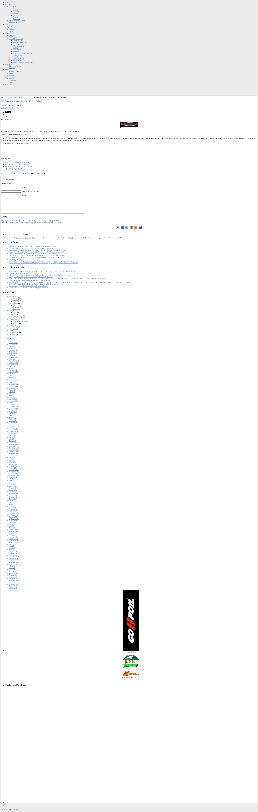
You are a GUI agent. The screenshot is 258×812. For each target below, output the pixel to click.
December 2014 (14, 426)
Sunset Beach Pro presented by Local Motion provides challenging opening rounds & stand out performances (43, 263)
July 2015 (12, 413)
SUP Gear (8, 4)
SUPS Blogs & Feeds (16, 39)
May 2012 (12, 482)
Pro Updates (13, 37)
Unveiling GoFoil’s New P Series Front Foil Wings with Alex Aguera (31, 248)
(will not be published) (30, 191)
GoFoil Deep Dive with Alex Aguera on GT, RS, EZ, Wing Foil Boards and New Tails (36, 252)
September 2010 (14, 519)
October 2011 (13, 495)
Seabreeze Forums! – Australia (22, 53)
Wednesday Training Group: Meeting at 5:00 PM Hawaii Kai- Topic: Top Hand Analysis (30, 220)
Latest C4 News (18, 40)
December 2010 (14, 513)
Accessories (16, 11)
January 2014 (13, 446)
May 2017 (12, 377)
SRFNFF (16, 51)
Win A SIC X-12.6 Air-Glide (14, 168)
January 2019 (13, 359)
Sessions (7, 64)
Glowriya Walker (14, 280)
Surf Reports (17, 60)
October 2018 (13, 363)
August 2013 (13, 455)
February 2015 (13, 422)
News (7, 33)
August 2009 (13, 542)
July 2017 (12, 373)
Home (7, 2)
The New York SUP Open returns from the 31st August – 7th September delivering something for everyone (43, 261)
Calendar (12, 334)
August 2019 (13, 354)
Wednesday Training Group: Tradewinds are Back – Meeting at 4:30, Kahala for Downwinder (31, 222)
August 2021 (13, 352)
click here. (25, 143)
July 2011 (12, 501)
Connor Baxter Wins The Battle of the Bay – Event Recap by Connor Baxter (45, 275)
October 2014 (13, 430)
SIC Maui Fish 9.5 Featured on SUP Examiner (19, 166)
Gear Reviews (13, 13)
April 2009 (12, 550)
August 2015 (13, 412)
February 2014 (13, 444)
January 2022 (13, 348)
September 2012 (14, 475)
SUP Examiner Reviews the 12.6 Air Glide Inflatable (22, 101)
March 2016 (13, 399)
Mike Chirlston (13, 275)
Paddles (15, 10)
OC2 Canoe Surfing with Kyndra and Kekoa (34, 286)
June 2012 (12, 481)
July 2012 (12, 479)
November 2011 (14, 493)
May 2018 (12, 368)
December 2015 (14, 404)
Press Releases (13, 35)
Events (7, 69)
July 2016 (12, 392)
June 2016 (12, 393)
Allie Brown (7, 119)
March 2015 (13, 421)
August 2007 (13, 586)
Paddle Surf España (15, 278)
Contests (11, 75)
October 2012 (13, 473)
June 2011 (12, 502)
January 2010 (13, 533)
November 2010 (14, 515)
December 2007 (14, 579)
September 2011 (14, 497)
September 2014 (14, 432)
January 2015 (13, 424)
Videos (11, 31)
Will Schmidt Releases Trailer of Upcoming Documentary (23, 170)
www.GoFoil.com (131, 652)
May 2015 (12, 417)
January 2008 (13, 577)
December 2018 (14, 361)
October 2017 (13, 372)
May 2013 (12, 461)
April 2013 (12, 462)
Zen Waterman (17, 44)
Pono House (17, 50)
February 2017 (13, 381)
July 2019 (12, 355)
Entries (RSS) (5, 809)
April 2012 (12, 484)
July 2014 (12, 435)
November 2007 (14, 580)
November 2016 (14, 384)
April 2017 (12, 379)
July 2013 (12, 457)
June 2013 (12, 459)
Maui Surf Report (18, 59)
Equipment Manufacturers (17, 20)
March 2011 (13, 508)
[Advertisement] (129, 151)
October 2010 (13, 517)
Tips (6, 24)
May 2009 (12, 548)
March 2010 (13, 530)
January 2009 (13, 555)
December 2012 (14, 470)
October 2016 (13, 386)
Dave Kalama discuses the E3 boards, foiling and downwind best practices (32, 254)
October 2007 (13, 582)
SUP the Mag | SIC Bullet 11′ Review (17, 164)
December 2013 (14, 448)
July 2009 (12, 544)
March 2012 (13, 486)
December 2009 (14, 535)
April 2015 (12, 419)
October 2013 (13, 452)
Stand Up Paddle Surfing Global (23, 62)
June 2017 (12, 375)
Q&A (14, 312)
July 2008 (12, 566)
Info (6, 77)
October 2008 (13, 560)
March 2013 (13, 464)
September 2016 (14, 388)
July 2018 (12, 366)
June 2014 (12, 437)
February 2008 (13, 575)
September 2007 (14, 584)
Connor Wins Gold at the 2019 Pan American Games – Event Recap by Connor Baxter (36, 257)
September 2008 (14, 562)
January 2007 (13, 588)
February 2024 (13, 343)
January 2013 (13, 468)
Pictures (11, 30)
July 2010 (12, 522)
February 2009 (13, 553)
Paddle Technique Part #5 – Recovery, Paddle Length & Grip (33, 277)
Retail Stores (13, 22)
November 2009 (14, 537)
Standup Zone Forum (20, 42)
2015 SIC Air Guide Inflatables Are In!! (17, 163)
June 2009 (12, 546)
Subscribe (8, 84)
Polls (10, 330)
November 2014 (14, 428)
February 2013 (13, 466)
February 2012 (13, 488)
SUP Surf (12, 68)
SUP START (13, 271)
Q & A (11, 26)
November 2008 (14, 559)
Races (11, 73)
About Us (12, 79)
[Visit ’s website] (20, 105)
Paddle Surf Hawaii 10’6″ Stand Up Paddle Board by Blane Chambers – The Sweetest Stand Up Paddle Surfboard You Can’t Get (65, 278)
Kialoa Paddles (17, 55)
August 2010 (13, 520)
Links (10, 82)
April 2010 (12, 528)
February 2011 (13, 510)
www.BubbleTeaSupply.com (131, 677)
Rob (10, 273)
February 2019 (13, 357)
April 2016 (12, 397)
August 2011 (13, 499)
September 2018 (14, 364)
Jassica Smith (13, 286)
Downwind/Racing (15, 66)
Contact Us (12, 80)
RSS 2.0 (71, 238)
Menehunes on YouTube (131, 668)
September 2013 (14, 453)
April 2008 (12, 571)
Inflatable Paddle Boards (16, 282)
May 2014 (12, 439)
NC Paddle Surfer (18, 46)
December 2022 (14, 346)
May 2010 (12, 526)
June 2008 (12, 568)
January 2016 (13, 403)
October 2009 (13, 539)
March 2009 (13, 551)
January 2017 (13, 383)
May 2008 (12, 569)
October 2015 (13, 408)
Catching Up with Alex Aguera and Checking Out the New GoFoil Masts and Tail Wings (37, 250)
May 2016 (12, 395)
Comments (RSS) (18, 809)
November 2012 (14, 471)
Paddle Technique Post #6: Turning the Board (36, 280)
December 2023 (14, 344)
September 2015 (14, 410)
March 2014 (13, 442)
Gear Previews (13, 6)
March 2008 (13, 573)
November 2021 (14, 350)
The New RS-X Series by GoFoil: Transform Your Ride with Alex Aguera (32, 246)
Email (7, 116)
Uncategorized (13, 332)
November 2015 (14, 406)
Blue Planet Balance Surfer (17, 259)
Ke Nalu (15, 48)
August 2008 (13, 564)
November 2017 (14, 370)
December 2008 (14, 557)
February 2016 (13, 401)
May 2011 (12, 504)
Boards (15, 8)
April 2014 (12, 441)
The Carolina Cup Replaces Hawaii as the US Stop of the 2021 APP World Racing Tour (37, 255)
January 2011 (13, 511)
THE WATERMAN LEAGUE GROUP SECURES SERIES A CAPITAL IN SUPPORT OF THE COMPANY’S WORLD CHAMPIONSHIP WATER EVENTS (79, 282)
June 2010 (12, 524)
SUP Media (8, 28)
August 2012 (13, 477)
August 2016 (13, 390)
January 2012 (13, 490)
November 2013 (14, 450)
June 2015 (12, 415)
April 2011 (12, 506)
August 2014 (13, 433)
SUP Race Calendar (15, 71)
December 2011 (14, 491)
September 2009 (14, 540)
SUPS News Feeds (19, 57)
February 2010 (13, 531)
